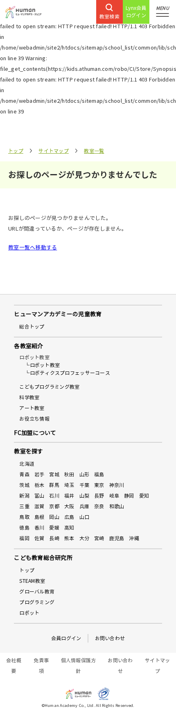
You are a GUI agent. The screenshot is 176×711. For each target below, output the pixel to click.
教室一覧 (94, 151)
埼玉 (69, 485)
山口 (84, 517)
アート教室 (31, 408)
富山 (39, 496)
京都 (54, 506)
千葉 (84, 485)
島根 (39, 517)
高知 (69, 528)
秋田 (69, 474)
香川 (39, 528)
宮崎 (99, 538)
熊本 (69, 538)
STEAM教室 (32, 581)
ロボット (29, 613)
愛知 (144, 496)
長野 (99, 496)
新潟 (24, 496)
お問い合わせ (110, 638)
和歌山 (116, 506)
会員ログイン (66, 638)
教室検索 (109, 17)
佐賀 (39, 538)
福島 (99, 474)
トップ (15, 151)
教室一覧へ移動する (32, 248)
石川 (54, 496)
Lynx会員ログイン (136, 11)
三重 (24, 506)
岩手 (39, 474)
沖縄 (134, 538)
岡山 (54, 517)
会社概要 (13, 665)
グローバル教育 (36, 592)
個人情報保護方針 (78, 665)
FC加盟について (35, 433)
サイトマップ (53, 151)
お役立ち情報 (34, 419)
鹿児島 (116, 538)
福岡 (24, 538)
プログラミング (36, 602)
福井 (69, 496)
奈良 (99, 506)
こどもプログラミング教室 (49, 387)
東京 (99, 485)
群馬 (54, 485)
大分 (84, 538)
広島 (69, 517)
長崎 (54, 538)
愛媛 (54, 528)
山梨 (84, 496)
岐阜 (114, 496)
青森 (24, 474)
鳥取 (24, 517)
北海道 (26, 464)
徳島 (24, 528)
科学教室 (29, 397)
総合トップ (31, 327)
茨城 (24, 485)
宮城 (54, 474)
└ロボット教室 (42, 365)
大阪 (69, 506)
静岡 (129, 496)
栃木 (39, 485)
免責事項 (41, 665)
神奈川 (116, 485)
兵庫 (84, 506)
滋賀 (39, 506)
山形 (84, 474)
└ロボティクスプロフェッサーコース (67, 373)
